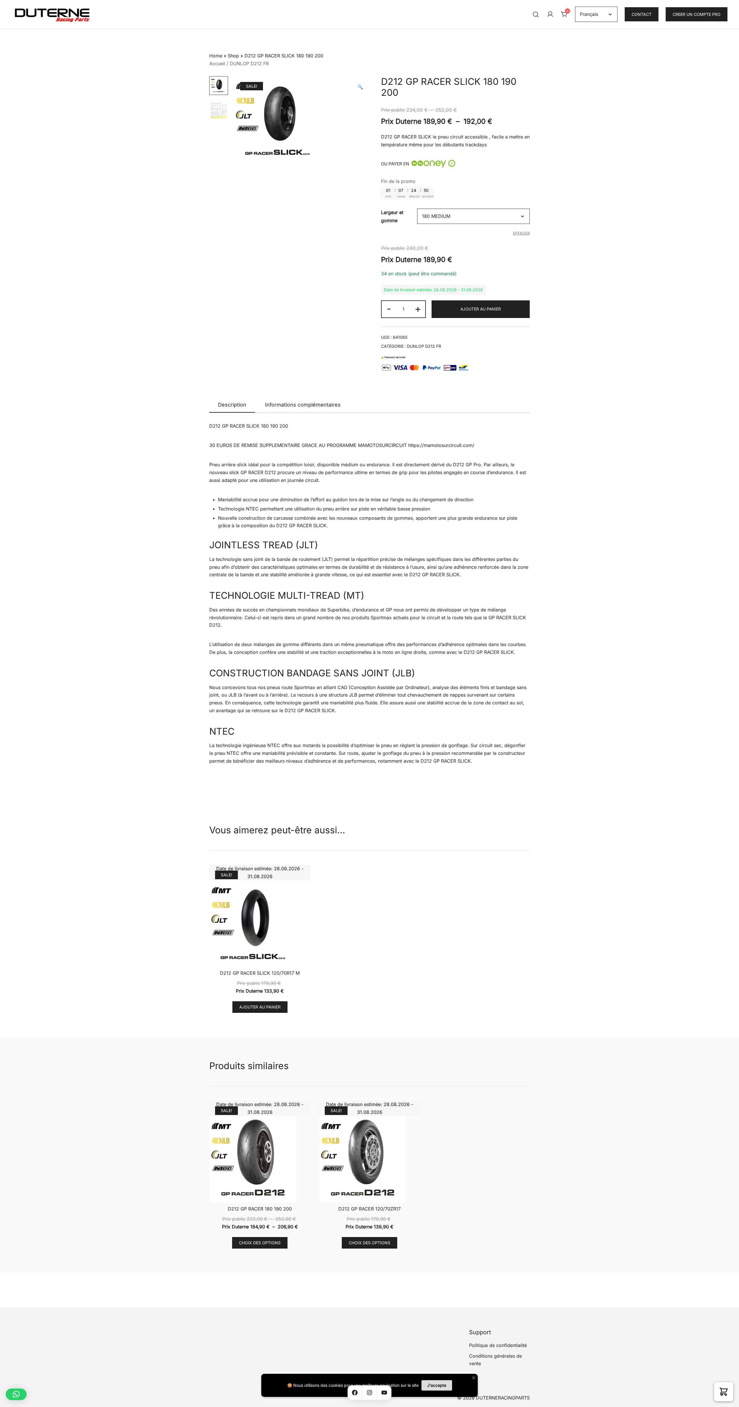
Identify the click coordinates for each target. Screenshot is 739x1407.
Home (215, 56)
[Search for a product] (536, 14)
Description (232, 405)
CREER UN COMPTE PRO (697, 14)
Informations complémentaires (303, 405)
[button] (360, 87)
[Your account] (550, 14)
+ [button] (418, 308)
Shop (233, 56)
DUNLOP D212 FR (249, 63)
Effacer (521, 233)
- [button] (389, 308)
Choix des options (260, 1242)
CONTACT (642, 14)
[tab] (232, 405)
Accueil (217, 63)
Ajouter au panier (480, 308)
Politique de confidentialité (498, 1345)
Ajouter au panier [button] (260, 1006)
